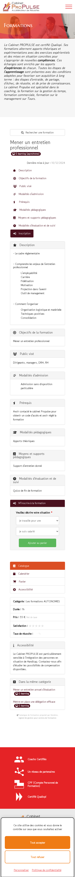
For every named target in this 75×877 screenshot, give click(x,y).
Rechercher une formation (39, 132)
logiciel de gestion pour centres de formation (37, 717)
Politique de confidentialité (46, 870)
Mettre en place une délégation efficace (34, 702)
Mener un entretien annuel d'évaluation (34, 689)
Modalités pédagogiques (32, 210)
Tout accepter (37, 843)
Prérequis (24, 202)
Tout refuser (37, 857)
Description (25, 170)
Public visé (25, 186)
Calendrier (23, 574)
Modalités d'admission (31, 194)
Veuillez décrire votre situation (33, 512)
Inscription (24, 233)
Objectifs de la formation (32, 178)
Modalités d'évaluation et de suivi (36, 225)
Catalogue (23, 566)
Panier (22, 581)
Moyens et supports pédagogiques (37, 218)
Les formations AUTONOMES (43, 601)
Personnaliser (21, 870)
